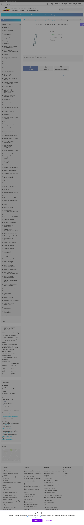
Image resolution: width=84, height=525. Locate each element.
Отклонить (49, 520)
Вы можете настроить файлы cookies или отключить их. (41, 517)
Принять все (37, 520)
